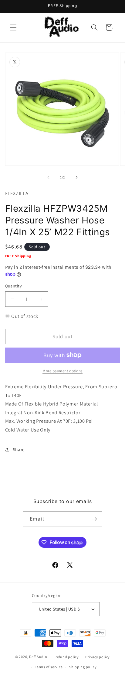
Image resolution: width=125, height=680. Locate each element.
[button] (13, 27)
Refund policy (67, 657)
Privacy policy (97, 657)
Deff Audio (38, 657)
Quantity (13, 286)
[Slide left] (48, 177)
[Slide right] (76, 177)
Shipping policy (83, 667)
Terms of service (48, 667)
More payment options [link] (62, 371)
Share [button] (19, 449)
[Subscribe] (94, 519)
